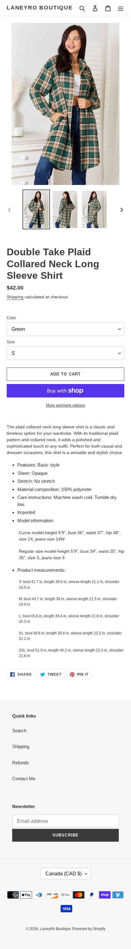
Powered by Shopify (88, 929)
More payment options (65, 405)
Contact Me (23, 778)
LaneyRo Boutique (40, 8)
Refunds (20, 762)
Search (19, 730)
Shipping (15, 296)
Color (11, 318)
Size (11, 342)
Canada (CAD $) (63, 873)
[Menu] (120, 8)
